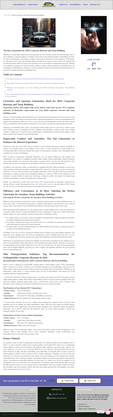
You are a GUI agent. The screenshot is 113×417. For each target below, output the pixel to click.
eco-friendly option (21, 349)
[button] (67, 380)
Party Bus (32, 5)
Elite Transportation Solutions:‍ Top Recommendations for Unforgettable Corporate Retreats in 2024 (38, 94)
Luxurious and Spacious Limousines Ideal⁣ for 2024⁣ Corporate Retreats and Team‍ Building (35, 79)
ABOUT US (63, 5)
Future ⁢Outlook (11, 96)
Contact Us (95, 5)
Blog (85, 5)
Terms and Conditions (87, 409)
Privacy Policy (84, 406)
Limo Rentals (19, 5)
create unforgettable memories (44, 184)
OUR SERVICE (74, 5)
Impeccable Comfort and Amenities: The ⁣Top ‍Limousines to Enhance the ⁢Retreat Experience (36, 83)
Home (5, 15)
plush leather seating (30, 121)
